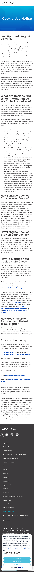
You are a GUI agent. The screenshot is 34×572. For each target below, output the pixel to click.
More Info (18, 564)
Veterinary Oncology (9, 462)
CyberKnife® (6, 443)
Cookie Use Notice (8, 511)
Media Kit (5, 481)
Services (5, 470)
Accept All (18, 558)
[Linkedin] (7, 435)
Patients (5, 473)
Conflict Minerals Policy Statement (13, 496)
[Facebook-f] (2, 435)
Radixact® (6, 447)
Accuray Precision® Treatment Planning (14, 454)
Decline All (18, 561)
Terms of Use (7, 504)
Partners (5, 489)
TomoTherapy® (7, 450)
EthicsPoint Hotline (8, 508)
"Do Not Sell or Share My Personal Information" (19, 548)
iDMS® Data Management (10, 458)
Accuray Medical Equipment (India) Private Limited (15, 516)
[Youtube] (17, 435)
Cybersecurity (7, 485)
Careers (5, 466)
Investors (5, 477)
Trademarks (6, 521)
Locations (6, 492)
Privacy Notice (7, 500)
